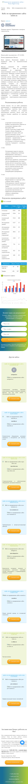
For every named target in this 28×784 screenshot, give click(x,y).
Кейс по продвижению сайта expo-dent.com (14, 458)
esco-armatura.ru (14, 509)
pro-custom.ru (14, 684)
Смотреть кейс (15, 398)
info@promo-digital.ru (14, 779)
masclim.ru (14, 421)
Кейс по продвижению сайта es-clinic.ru (14, 634)
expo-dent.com (14, 466)
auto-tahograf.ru (14, 553)
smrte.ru (8, 21)
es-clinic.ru (14, 641)
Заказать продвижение (13, 762)
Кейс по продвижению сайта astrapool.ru (14, 364)
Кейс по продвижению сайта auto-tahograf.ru (14, 545)
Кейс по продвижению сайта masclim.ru (14, 413)
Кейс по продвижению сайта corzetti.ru (14, 592)
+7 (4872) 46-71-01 (14, 776)
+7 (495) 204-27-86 (13, 750)
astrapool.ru (14, 374)
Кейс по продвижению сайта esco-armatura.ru (14, 502)
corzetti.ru (14, 598)
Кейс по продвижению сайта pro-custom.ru (14, 676)
